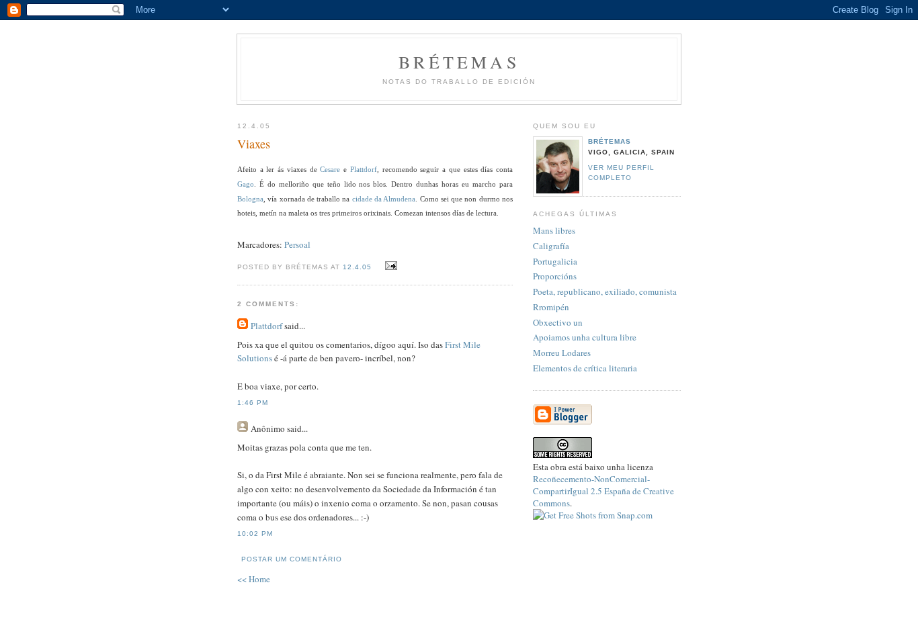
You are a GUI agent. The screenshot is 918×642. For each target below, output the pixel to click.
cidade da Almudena (384, 199)
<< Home (253, 579)
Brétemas (459, 61)
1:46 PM (252, 402)
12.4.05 (357, 267)
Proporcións (555, 276)
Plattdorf (363, 169)
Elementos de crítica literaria (585, 368)
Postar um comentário (291, 559)
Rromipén (551, 307)
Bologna (250, 199)
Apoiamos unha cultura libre (584, 337)
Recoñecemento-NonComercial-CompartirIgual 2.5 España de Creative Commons (603, 491)
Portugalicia (555, 261)
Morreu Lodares (562, 353)
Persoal (297, 244)
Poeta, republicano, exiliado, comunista (605, 291)
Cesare (330, 169)
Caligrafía (551, 246)
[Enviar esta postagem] (389, 266)
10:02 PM (255, 533)
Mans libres (554, 230)
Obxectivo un (558, 322)
